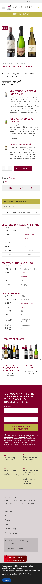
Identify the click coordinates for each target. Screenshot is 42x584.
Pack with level (31, 367)
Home (4, 63)
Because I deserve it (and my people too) (11, 368)
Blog (7, 524)
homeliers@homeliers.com (24, 503)
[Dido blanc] (6, 146)
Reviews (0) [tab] (9, 206)
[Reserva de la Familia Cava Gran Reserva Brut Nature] (6, 121)
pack (6, 182)
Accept (7, 580)
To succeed (20, 63)
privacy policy (28, 435)
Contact (8, 516)
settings (26, 573)
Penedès (23, 277)
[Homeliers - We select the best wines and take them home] (21, 7)
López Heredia (29, 235)
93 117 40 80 (8, 503)
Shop (11, 63)
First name (7, 406)
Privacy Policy (10, 529)
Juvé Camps (25, 273)
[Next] (40, 364)
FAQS (7, 520)
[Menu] (3, 8)
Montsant (24, 307)
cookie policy (23, 437)
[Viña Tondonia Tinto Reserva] (6, 93)
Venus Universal (27, 303)
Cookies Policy (11, 533)
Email (6, 416)
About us (8, 512)
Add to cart (23, 168)
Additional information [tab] (15, 201)
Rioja (26, 239)
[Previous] (1, 364)
